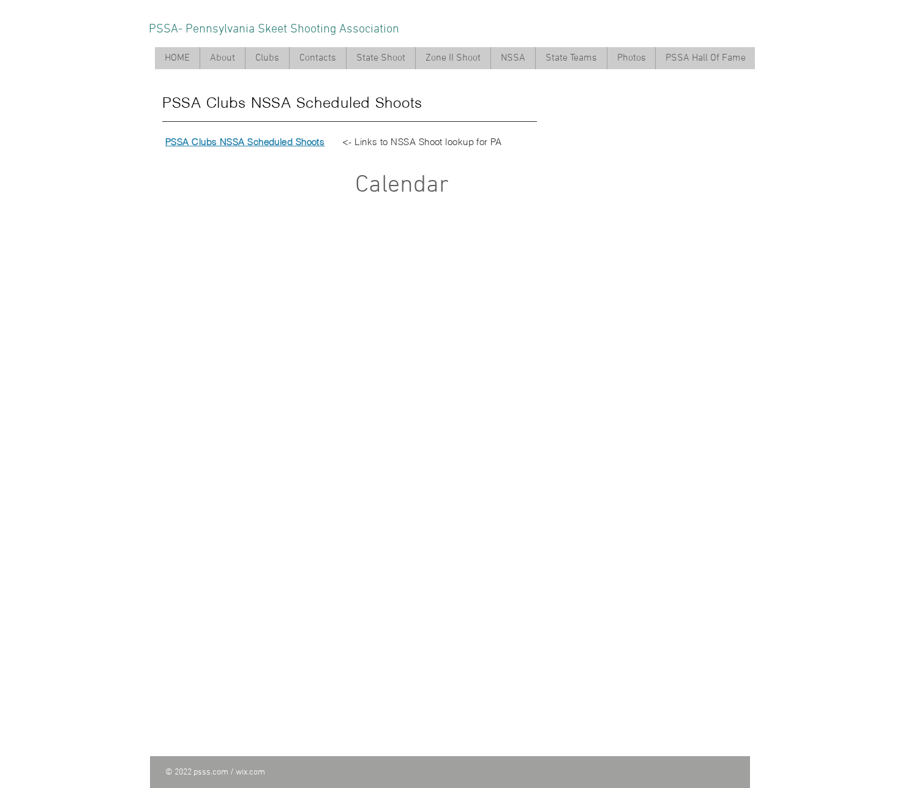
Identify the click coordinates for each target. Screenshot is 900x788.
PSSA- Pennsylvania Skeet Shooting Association (274, 29)
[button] (222, 58)
